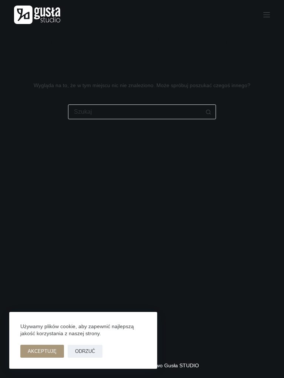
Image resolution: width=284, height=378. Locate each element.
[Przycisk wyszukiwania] (208, 111)
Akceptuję (42, 351)
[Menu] (266, 14)
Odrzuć (85, 351)
